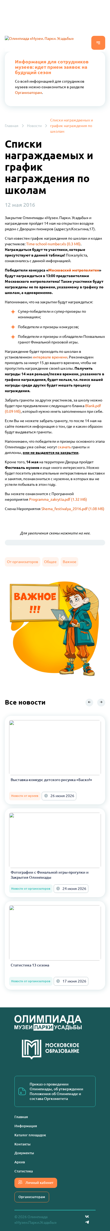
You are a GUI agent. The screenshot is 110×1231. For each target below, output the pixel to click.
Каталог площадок (30, 1135)
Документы (24, 1153)
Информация (25, 1126)
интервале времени (50, 357)
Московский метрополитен (73, 270)
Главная (11, 126)
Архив (19, 1162)
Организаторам (28, 92)
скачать (64, 447)
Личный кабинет (39, 1182)
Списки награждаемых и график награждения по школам (71, 125)
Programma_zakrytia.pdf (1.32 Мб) (58, 499)
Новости (34, 126)
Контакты (22, 1144)
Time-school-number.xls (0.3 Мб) (53, 244)
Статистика (23, 1171)
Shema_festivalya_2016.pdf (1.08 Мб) (72, 509)
